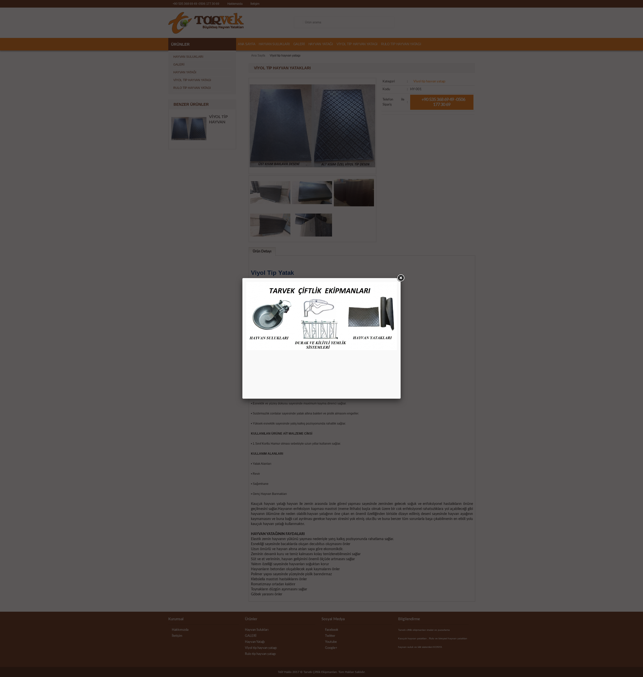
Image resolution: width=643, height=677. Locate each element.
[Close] (400, 278)
